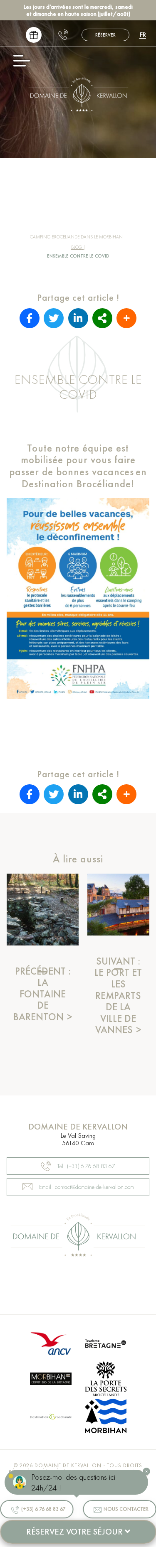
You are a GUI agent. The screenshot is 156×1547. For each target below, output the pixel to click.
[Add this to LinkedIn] (78, 318)
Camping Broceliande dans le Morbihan (76, 237)
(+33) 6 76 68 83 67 (43, 1509)
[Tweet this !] (54, 318)
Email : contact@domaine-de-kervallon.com (86, 1187)
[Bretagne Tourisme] (105, 1344)
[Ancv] (50, 1344)
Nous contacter (126, 1509)
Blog (76, 247)
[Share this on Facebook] (30, 318)
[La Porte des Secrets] (105, 1379)
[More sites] (102, 318)
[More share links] (126, 318)
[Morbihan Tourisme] (50, 1380)
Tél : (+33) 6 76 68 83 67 (86, 1166)
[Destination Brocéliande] (50, 1417)
